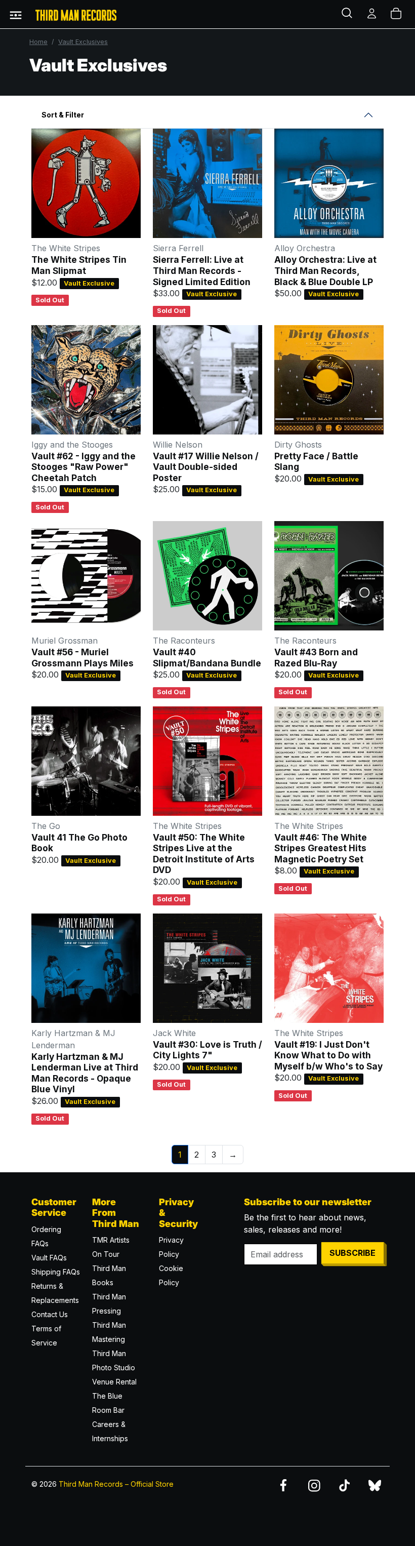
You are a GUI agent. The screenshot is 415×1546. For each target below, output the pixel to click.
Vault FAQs (49, 1257)
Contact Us (49, 1314)
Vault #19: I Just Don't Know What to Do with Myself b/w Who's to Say (328, 1055)
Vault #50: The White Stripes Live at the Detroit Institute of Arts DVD (204, 854)
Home (38, 42)
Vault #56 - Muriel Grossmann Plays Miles (82, 657)
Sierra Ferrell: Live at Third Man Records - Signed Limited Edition (202, 270)
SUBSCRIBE (352, 1253)
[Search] (348, 14)
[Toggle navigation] (15, 14)
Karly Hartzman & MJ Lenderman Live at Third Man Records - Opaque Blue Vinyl (84, 1073)
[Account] (372, 14)
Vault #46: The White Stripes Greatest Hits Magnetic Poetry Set (320, 848)
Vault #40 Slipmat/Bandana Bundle (207, 657)
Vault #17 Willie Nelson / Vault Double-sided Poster (206, 467)
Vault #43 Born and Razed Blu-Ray (316, 657)
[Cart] (397, 14)
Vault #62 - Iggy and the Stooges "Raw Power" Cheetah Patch (83, 467)
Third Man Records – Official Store (116, 1484)
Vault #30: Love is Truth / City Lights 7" (207, 1050)
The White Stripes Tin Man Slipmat (79, 265)
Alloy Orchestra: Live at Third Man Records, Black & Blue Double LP (325, 270)
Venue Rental (114, 1381)
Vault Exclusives (83, 42)
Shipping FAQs (55, 1271)
